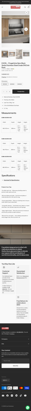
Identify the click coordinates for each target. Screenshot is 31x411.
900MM (20, 84)
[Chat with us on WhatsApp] (28, 408)
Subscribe (15, 365)
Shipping (4, 77)
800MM (13, 84)
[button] (2, 7)
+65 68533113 (20, 332)
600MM (5, 84)
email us (12, 334)
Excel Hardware (9, 406)
